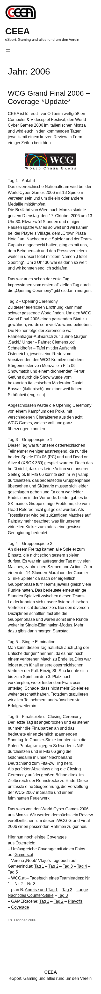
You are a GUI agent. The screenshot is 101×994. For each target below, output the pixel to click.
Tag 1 (39, 866)
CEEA (17, 31)
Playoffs (75, 901)
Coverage (20, 907)
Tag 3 (68, 866)
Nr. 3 (31, 883)
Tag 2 (53, 866)
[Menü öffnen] (8, 50)
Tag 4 (82, 866)
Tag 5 (13, 872)
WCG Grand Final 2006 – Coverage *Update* (49, 97)
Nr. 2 (19, 883)
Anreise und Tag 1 (41, 889)
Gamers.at (24, 854)
